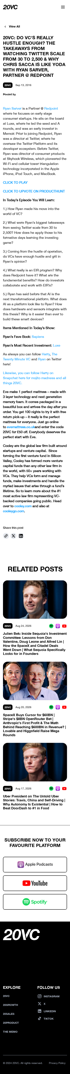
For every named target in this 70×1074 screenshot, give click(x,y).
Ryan (42, 359)
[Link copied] (6, 536)
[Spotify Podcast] (51, 626)
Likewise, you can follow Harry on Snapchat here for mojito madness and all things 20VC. (35, 378)
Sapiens (38, 337)
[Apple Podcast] (57, 626)
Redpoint (51, 108)
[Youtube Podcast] (64, 626)
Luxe (56, 345)
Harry (46, 354)
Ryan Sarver (12, 108)
